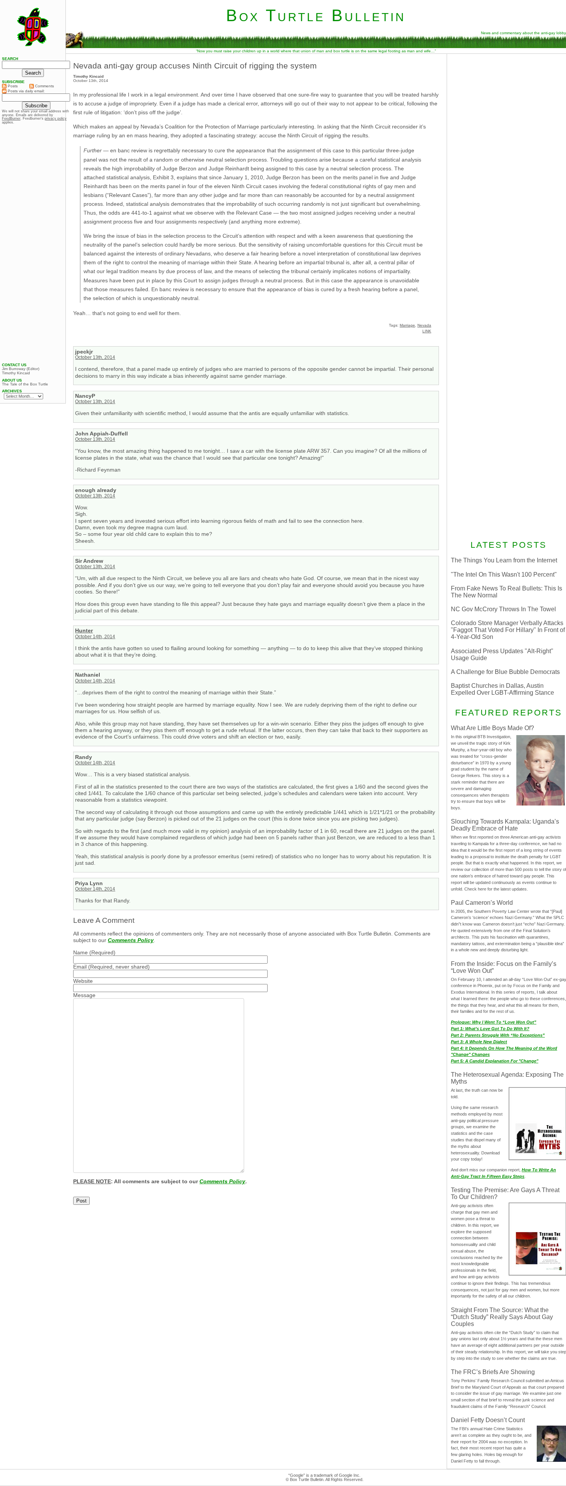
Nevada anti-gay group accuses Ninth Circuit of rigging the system (195, 65)
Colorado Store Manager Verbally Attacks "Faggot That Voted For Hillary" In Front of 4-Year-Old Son (508, 630)
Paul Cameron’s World (482, 902)
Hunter (84, 630)
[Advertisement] (33, 243)
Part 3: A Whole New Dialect (479, 1041)
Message (84, 995)
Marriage (407, 325)
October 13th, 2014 (95, 357)
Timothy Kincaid (16, 373)
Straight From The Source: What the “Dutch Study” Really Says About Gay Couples (502, 1317)
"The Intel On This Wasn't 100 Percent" (504, 574)
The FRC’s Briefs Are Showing (493, 1372)
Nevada (424, 325)
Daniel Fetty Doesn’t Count (488, 1420)
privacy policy (56, 118)
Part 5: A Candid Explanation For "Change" (494, 1061)
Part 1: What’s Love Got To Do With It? (490, 1028)
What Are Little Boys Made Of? (492, 728)
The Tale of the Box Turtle (25, 384)
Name (80, 952)
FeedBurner (11, 118)
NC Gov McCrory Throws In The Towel (503, 609)
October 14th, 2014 (95, 636)
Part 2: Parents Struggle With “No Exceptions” (498, 1035)
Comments (44, 86)
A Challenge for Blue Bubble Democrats (505, 672)
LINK (426, 331)
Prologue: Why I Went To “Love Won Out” (493, 1022)
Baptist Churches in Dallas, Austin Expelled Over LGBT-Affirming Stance (502, 689)
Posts (12, 86)
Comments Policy (131, 940)
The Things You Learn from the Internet (504, 560)
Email (80, 967)
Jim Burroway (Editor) (20, 369)
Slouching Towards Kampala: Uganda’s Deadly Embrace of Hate (505, 825)
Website (83, 981)
